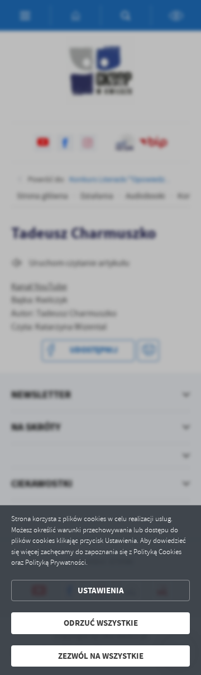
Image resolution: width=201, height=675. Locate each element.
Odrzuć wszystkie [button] (101, 623)
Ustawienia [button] (101, 590)
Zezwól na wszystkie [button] (100, 656)
